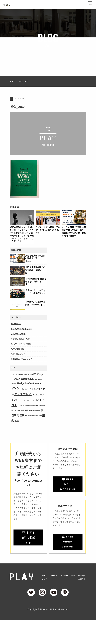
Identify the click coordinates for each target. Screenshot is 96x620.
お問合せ (81, 579)
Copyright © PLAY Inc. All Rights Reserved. (48, 609)
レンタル (21, 405)
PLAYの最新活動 (17, 349)
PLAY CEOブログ (18, 354)
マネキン (35, 394)
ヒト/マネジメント (18, 334)
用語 (26, 416)
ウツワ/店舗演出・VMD (20, 339)
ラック (33, 400)
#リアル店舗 (16, 374)
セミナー (64, 575)
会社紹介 (81, 575)
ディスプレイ (23, 394)
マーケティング (26, 400)
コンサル (22, 389)
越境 (40, 416)
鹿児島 (17, 421)
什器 (37, 405)
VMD (15, 388)
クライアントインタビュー (21, 329)
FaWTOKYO (38, 379)
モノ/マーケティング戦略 (21, 344)
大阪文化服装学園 (34, 411)
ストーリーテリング (31, 389)
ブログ (44, 579)
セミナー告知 (16, 324)
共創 (40, 405)
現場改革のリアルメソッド (21, 359)
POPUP (38, 383)
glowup (14, 383)
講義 (29, 416)
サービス (53, 575)
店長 (22, 415)
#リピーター (25, 374)
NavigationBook (25, 383)
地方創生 (24, 410)
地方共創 (17, 411)
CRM (31, 374)
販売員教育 (35, 416)
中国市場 (31, 405)
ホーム (44, 575)
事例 (73, 575)
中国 (26, 405)
